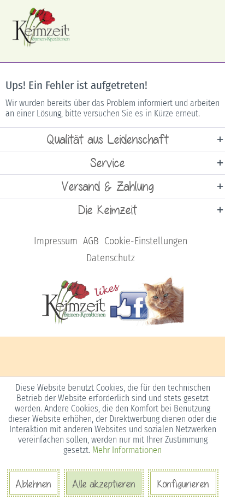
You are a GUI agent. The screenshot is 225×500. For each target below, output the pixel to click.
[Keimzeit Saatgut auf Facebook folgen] (112, 324)
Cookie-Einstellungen (145, 241)
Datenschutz (110, 258)
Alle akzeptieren (103, 484)
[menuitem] (56, 241)
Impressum (56, 241)
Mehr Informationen (127, 450)
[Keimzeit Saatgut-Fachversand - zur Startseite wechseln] (41, 27)
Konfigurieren (183, 484)
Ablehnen (33, 484)
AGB (91, 241)
